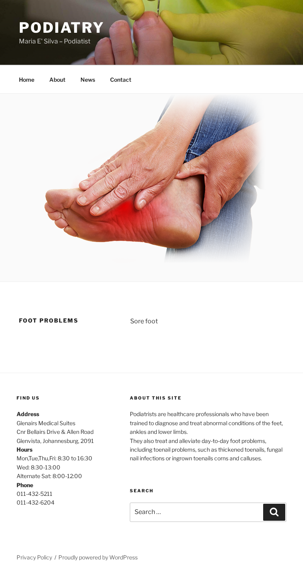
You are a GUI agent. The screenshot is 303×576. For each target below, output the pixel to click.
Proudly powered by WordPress (98, 557)
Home (26, 79)
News (87, 79)
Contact (120, 79)
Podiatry (62, 27)
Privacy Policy (34, 557)
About (57, 79)
